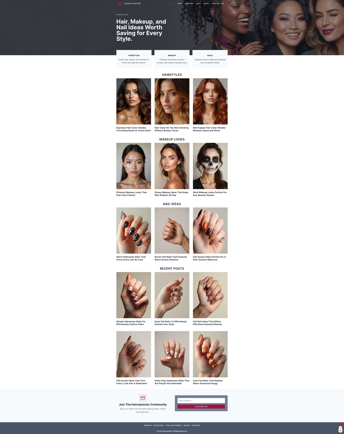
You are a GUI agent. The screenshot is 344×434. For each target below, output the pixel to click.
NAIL (198, 3)
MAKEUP (189, 3)
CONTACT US (218, 3)
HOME (172, 3)
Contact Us (196, 425)
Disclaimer (148, 425)
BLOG (206, 3)
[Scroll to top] (334, 431)
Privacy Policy (159, 425)
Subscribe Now (201, 406)
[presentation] (133, 101)
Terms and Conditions (174, 425)
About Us (186, 425)
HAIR (180, 3)
